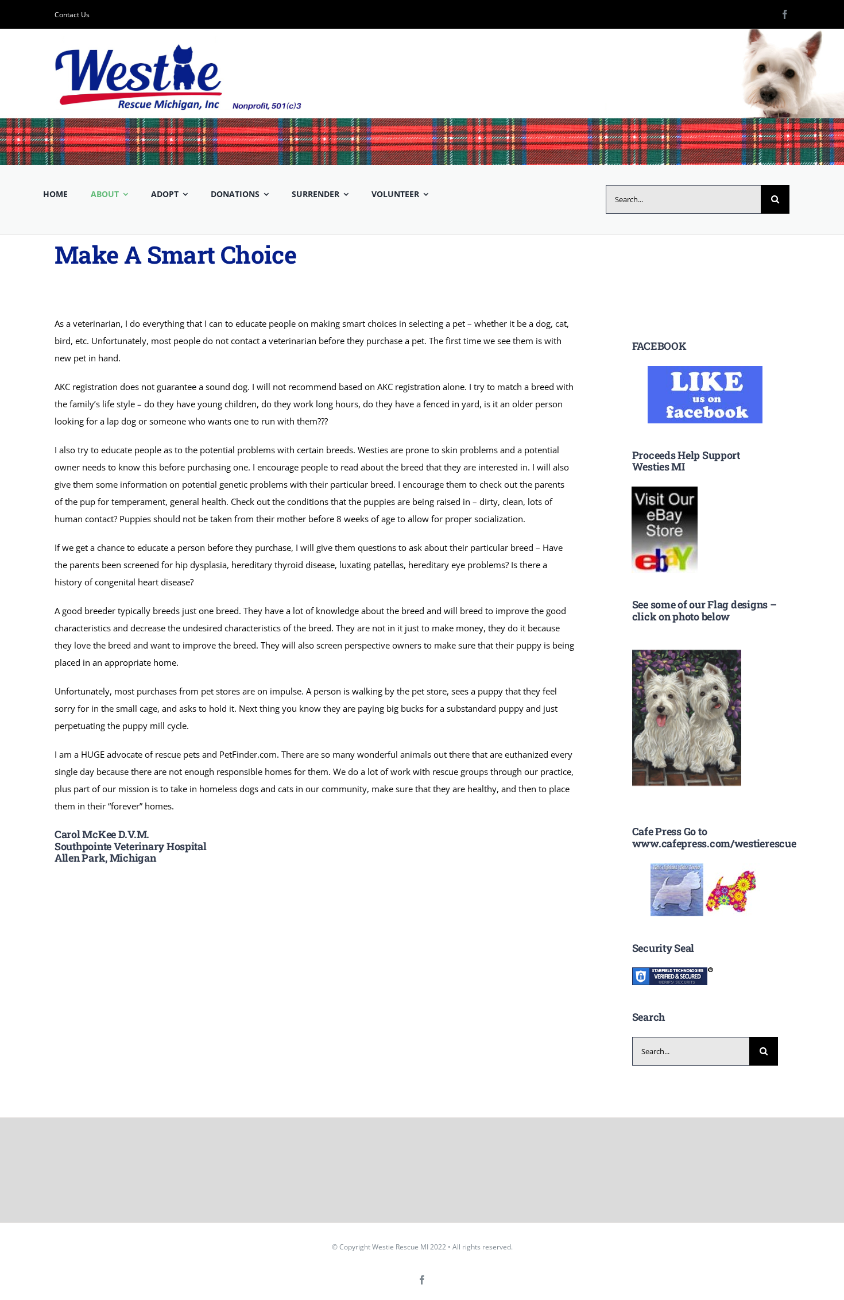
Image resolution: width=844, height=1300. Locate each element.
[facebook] (784, 14)
